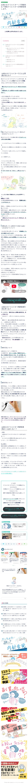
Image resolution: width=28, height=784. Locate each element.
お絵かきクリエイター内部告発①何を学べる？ (15, 56)
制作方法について (11, 59)
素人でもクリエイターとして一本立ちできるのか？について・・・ (15, 49)
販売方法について (11, 61)
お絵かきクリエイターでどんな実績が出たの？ (15, 45)
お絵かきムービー (4, 2)
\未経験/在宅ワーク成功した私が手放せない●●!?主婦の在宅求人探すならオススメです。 (14, 619)
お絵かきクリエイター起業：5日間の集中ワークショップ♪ (14, 509)
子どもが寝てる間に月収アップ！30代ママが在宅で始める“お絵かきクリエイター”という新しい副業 (15, 631)
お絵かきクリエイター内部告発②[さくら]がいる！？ (15, 65)
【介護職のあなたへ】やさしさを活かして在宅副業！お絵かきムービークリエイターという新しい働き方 (14, 626)
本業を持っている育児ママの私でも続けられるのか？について (15, 52)
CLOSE (23, 40)
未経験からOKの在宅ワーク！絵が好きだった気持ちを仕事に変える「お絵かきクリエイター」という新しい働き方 (14, 608)
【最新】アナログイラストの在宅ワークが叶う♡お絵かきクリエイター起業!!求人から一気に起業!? (14, 614)
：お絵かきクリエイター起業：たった (14, 300)
